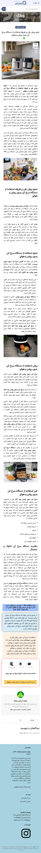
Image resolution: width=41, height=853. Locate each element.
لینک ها (28, 795)
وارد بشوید (23, 733)
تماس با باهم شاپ (25, 801)
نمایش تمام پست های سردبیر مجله (20, 710)
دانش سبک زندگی (18, 19)
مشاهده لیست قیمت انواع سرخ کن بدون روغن (20, 673)
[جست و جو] (3, 9)
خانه (26, 19)
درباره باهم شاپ (26, 798)
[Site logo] (20, 3)
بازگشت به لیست (20, 720)
